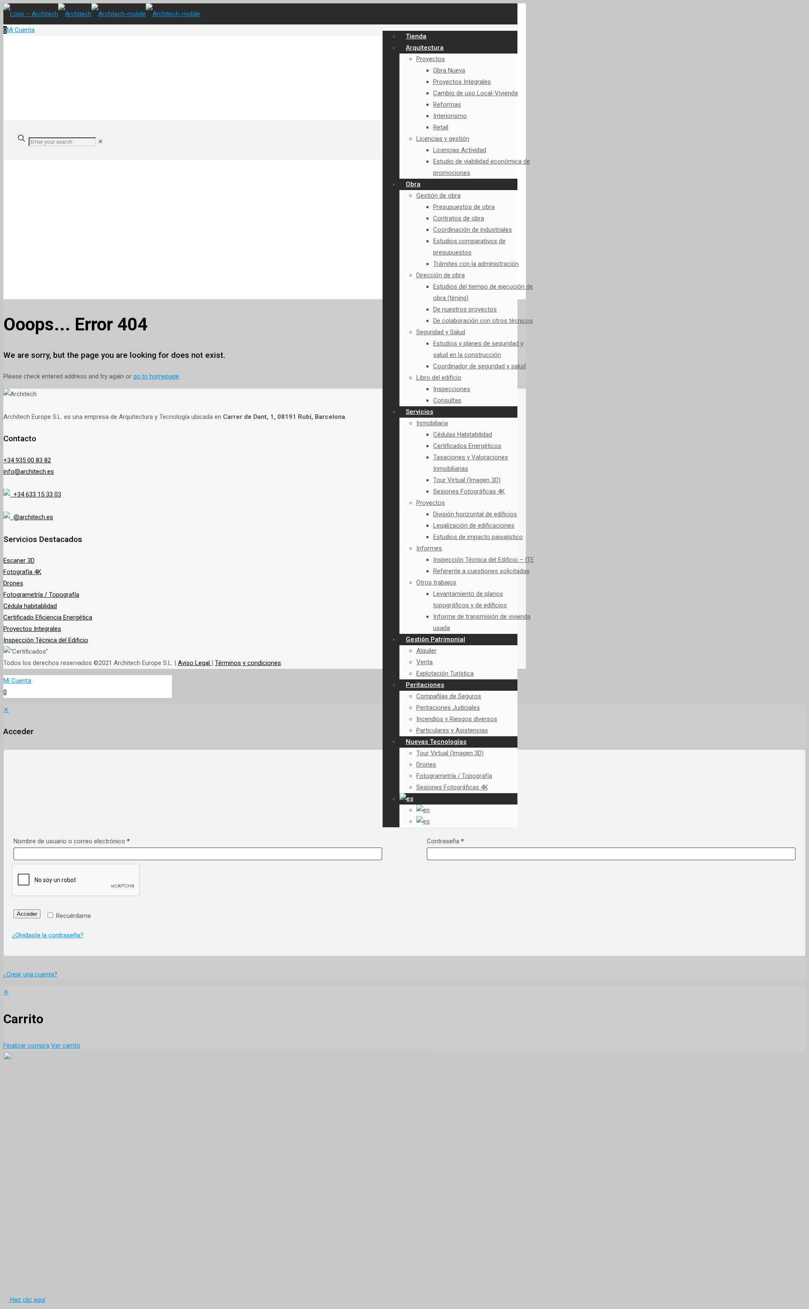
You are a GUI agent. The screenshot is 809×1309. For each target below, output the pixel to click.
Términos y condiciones (248, 663)
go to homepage (156, 376)
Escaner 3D (19, 560)
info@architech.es (28, 471)
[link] (100, 141)
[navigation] (404, 1019)
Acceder (27, 914)
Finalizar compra (26, 1045)
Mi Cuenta (21, 30)
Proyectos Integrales (32, 629)
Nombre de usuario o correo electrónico (71, 841)
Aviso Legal (195, 663)
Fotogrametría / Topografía (41, 594)
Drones (13, 583)
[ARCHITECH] (101, 14)
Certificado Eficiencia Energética (47, 617)
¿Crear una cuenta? (30, 974)
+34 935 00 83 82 (27, 460)
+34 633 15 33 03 (35, 494)
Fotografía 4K (22, 572)
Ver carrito (65, 1045)
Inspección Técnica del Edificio (45, 640)
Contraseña (445, 841)
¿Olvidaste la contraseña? (47, 935)
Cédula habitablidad (30, 606)
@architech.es (31, 517)
